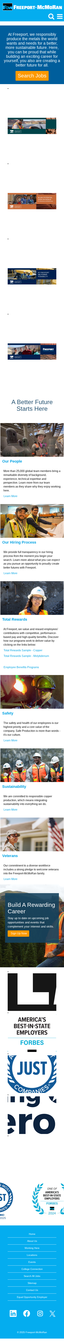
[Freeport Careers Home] (31, 6)
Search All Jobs (32, 1276)
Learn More (10, 496)
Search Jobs (32, 75)
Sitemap (32, 1283)
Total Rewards (14, 619)
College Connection (32, 1269)
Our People (12, 461)
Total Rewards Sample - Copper (23, 650)
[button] (59, 16)
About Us (32, 1241)
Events (32, 1262)
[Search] (51, 16)
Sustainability (14, 786)
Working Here (32, 1248)
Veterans (10, 856)
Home (32, 1234)
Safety (7, 713)
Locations (32, 1255)
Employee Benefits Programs (21, 667)
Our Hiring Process (19, 542)
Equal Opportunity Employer (32, 1297)
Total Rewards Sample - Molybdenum (26, 656)
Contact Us (32, 1290)
